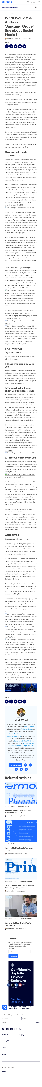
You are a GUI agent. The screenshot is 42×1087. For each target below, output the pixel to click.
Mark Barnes (10, 928)
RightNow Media (26, 729)
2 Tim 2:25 (25, 288)
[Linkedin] (16, 985)
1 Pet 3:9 (13, 637)
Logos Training (11, 13)
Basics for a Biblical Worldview (24, 741)
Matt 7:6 (7, 323)
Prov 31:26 (13, 472)
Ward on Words (29, 727)
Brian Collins (10, 891)
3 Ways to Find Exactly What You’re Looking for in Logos (18, 924)
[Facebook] (8, 985)
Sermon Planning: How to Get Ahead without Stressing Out (18, 811)
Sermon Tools (23, 806)
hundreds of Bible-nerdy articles (20, 734)
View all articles (15, 765)
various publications (14, 736)
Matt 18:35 (20, 205)
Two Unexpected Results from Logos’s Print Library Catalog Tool (19, 886)
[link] (36, 7)
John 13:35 (9, 450)
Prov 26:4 (17, 318)
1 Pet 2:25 (28, 624)
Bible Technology (11, 881)
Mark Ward (10, 38)
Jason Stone (11, 816)
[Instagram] (12, 985)
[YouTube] (20, 985)
